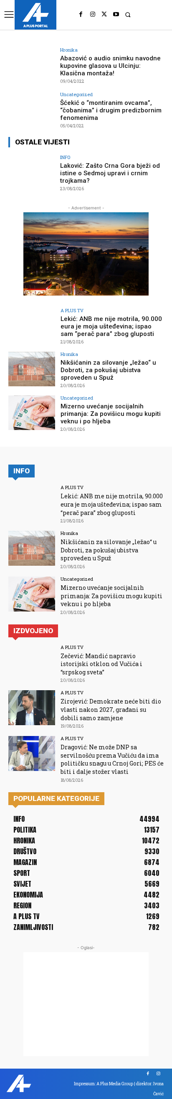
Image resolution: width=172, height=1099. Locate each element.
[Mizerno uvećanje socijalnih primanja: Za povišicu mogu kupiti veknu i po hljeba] (31, 412)
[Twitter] (104, 14)
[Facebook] (81, 14)
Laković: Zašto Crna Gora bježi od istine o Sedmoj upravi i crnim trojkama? (110, 173)
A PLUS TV (72, 310)
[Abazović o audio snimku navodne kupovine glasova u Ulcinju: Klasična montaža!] (31, 64)
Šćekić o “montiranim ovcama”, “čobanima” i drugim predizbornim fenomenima (111, 110)
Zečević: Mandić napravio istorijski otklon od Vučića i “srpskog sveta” (101, 664)
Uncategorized (76, 94)
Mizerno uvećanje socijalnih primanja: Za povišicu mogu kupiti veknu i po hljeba (111, 414)
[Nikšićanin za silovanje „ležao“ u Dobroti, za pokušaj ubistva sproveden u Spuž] (31, 369)
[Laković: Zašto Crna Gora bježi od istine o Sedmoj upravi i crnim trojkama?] (31, 172)
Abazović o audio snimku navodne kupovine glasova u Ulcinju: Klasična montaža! (110, 66)
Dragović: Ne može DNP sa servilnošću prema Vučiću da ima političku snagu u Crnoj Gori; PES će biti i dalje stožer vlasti (112, 759)
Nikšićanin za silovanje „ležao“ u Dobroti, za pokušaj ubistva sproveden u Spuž (108, 370)
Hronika (69, 49)
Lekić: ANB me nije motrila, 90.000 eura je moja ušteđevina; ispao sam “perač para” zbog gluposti (111, 326)
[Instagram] (93, 14)
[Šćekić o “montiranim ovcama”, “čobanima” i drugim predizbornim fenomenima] (31, 109)
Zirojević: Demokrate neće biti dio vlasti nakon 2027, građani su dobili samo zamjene (111, 709)
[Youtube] (116, 14)
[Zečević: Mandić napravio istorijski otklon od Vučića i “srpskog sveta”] (31, 662)
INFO (65, 157)
